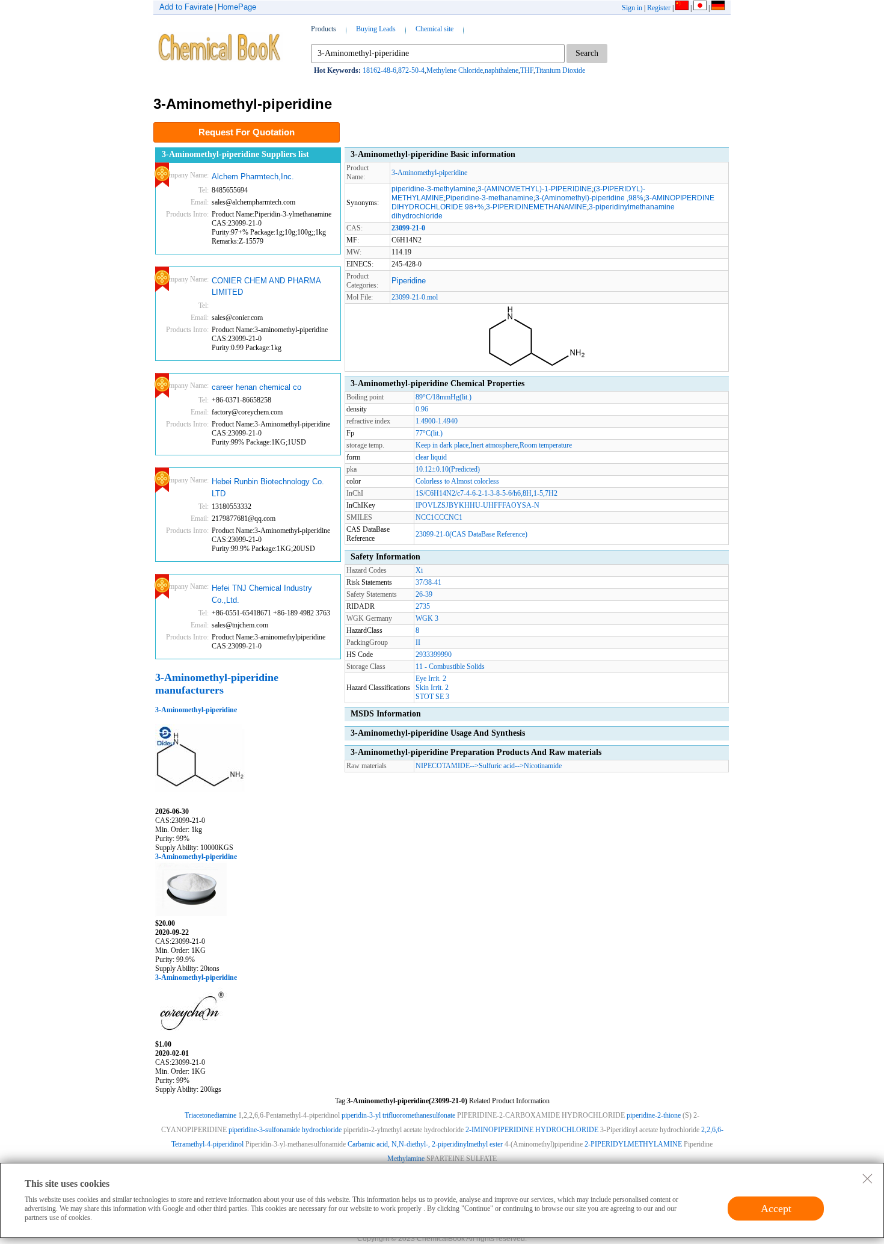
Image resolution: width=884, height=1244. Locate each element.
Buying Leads (376, 29)
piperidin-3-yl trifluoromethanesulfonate (398, 1115)
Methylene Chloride (454, 70)
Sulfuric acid (497, 766)
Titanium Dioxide (560, 70)
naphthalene (501, 70)
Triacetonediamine (210, 1115)
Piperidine (408, 280)
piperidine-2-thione (654, 1115)
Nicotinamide (543, 766)
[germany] (718, 8)
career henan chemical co (256, 387)
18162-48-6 (379, 70)
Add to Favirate (186, 6)
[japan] (700, 8)
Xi (419, 570)
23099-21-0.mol (414, 297)
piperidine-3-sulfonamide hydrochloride (285, 1129)
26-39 (424, 594)
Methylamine (406, 1158)
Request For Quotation (246, 132)
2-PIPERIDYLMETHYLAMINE (633, 1144)
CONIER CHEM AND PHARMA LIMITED (266, 286)
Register (659, 8)
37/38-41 (428, 582)
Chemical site (434, 29)
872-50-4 (411, 70)
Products (323, 29)
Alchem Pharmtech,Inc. (253, 176)
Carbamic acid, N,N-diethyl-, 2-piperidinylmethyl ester (425, 1144)
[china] (682, 8)
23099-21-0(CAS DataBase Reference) (471, 534)
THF (526, 70)
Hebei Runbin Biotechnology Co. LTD (268, 487)
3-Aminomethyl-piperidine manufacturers (216, 683)
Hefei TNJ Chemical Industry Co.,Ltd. (262, 594)
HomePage (237, 6)
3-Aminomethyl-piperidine (196, 710)
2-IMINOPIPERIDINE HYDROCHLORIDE (531, 1129)
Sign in (632, 8)
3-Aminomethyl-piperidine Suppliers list (235, 154)
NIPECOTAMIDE (443, 766)
